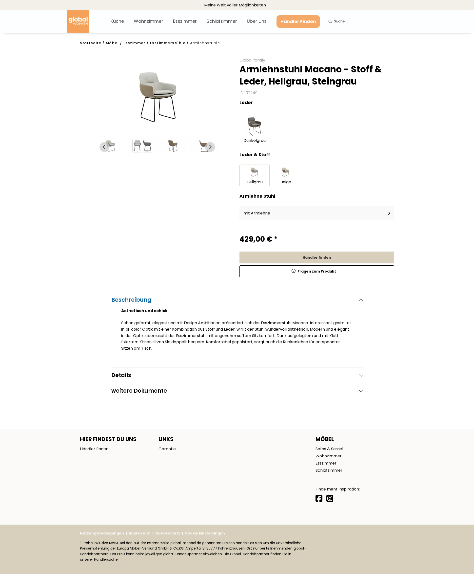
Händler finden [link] (317, 257)
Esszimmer (134, 43)
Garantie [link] (167, 449)
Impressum (139, 533)
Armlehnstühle (205, 43)
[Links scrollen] (104, 147)
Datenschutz (167, 533)
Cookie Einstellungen (205, 533)
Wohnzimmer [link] (329, 456)
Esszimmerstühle (168, 43)
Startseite (90, 43)
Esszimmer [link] (326, 463)
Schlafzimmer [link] (329, 470)
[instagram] (329, 498)
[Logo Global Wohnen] (87, 21)
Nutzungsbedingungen (102, 533)
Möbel (112, 43)
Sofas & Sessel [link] (329, 449)
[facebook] (319, 498)
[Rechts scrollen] (210, 147)
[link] (117, 21)
